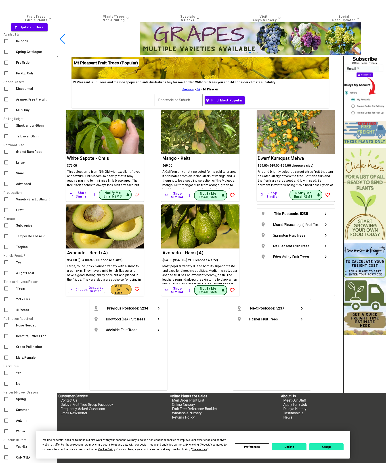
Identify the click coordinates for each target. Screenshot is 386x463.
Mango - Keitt (176, 158)
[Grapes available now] (250, 53)
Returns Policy (183, 417)
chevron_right (325, 214)
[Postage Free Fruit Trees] (365, 132)
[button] (246, 52)
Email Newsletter (74, 413)
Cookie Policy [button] (106, 449)
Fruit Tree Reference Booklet (194, 409)
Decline (289, 446)
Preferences (252, 446)
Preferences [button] (199, 449)
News (287, 417)
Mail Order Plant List (188, 400)
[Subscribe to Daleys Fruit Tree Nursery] (365, 87)
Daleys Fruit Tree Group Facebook (87, 404)
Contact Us (69, 400)
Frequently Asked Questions (83, 409)
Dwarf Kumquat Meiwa (281, 158)
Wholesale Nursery (187, 413)
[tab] (39, 18)
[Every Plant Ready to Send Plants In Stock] (365, 194)
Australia (188, 89)
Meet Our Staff (294, 400)
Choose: (86, 289)
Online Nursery (183, 404)
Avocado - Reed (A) (87, 252)
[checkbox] (28, 41)
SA (198, 89)
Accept (326, 446)
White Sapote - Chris (88, 158)
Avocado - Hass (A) (183, 252)
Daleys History (294, 409)
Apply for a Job (295, 404)
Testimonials (293, 413)
